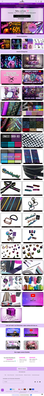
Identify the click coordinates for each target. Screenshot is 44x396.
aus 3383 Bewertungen (8, 361)
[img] (9, 359)
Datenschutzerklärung (23, 391)
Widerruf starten (22, 368)
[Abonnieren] (22, 381)
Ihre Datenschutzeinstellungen (24, 394)
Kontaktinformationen (22, 392)
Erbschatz (10, 391)
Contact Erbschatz (19, 374)
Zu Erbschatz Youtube (30, 334)
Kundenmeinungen (35, 374)
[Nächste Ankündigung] (42, 6)
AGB (29, 391)
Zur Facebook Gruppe (12, 347)
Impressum (36, 391)
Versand (32, 391)
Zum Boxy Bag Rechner (12, 334)
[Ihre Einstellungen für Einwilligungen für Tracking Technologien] (42, 394)
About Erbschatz (10, 374)
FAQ (5, 374)
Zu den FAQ (30, 347)
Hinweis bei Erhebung (15, 394)
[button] (2, 1)
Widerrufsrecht (16, 391)
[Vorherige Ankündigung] (2, 6)
